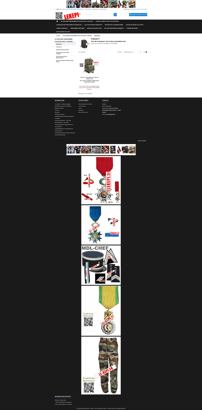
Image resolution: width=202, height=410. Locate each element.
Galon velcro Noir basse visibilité (62, 53)
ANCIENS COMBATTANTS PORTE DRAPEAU (107, 21)
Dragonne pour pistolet (62, 49)
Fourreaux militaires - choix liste (63, 120)
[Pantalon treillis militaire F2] (101, 365)
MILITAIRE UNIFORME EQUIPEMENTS (114, 28)
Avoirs (80, 108)
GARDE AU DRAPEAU (61, 28)
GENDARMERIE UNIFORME (77, 28)
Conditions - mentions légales (62, 104)
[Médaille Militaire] (101, 310)
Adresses (81, 110)
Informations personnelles (85, 104)
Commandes (82, 106)
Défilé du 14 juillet (59, 108)
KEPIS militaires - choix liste (61, 122)
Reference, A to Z (133, 52)
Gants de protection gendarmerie (61, 57)
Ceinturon (59, 47)
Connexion (132, 9)
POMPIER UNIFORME (131, 28)
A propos (57, 112)
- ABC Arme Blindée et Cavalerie (63, 402)
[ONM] (101, 225)
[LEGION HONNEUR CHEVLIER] (101, 180)
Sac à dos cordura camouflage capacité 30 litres (89, 81)
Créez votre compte (142, 9)
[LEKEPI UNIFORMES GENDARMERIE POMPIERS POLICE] (101, 149)
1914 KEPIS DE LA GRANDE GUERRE (114, 25)
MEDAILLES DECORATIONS (94, 28)
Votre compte (83, 100)
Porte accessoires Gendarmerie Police (64, 61)
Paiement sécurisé (59, 114)
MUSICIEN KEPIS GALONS (63, 32)
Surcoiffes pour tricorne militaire (63, 106)
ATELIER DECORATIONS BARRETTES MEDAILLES (69, 25)
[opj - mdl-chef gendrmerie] (101, 265)
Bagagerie (59, 44)
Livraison (57, 110)
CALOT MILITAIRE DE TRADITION (93, 25)
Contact (105, 100)
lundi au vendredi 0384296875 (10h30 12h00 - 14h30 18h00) (76, 9)
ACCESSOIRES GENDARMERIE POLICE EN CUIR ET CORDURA (77, 21)
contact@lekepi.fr (102, 9)
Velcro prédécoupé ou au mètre (63, 404)
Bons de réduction (83, 112)
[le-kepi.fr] (101, 4)
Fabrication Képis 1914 (60, 400)
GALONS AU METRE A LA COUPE (134, 25)
